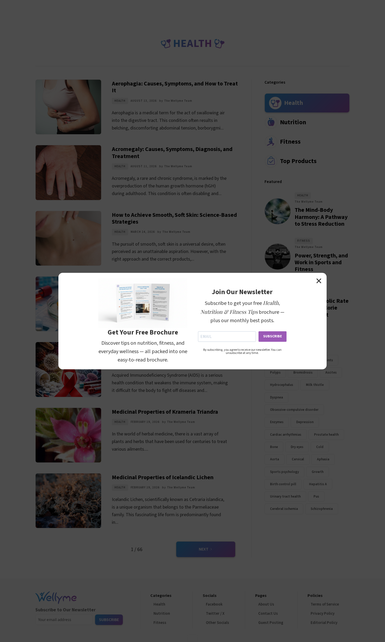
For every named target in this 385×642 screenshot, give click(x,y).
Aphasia (323, 459)
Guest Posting (270, 622)
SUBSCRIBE (272, 336)
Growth (317, 471)
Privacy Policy (322, 613)
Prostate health (326, 434)
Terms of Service (325, 604)
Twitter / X (215, 613)
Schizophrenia (322, 508)
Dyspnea (276, 397)
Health (119, 101)
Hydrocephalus (281, 384)
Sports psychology (284, 471)
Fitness (303, 241)
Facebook (214, 604)
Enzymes (276, 422)
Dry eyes (297, 447)
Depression (305, 422)
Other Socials (217, 622)
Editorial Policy (324, 622)
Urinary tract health (285, 496)
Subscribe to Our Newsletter (65, 610)
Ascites (331, 372)
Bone (274, 447)
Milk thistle (315, 384)
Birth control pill (283, 484)
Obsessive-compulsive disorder (294, 409)
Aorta (274, 459)
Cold (319, 447)
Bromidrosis (302, 372)
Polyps (275, 372)
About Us (266, 604)
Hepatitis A (318, 484)
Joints (328, 360)
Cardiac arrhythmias (285, 434)
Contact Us (268, 613)
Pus (316, 496)
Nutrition (161, 613)
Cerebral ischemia (284, 508)
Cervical (298, 459)
